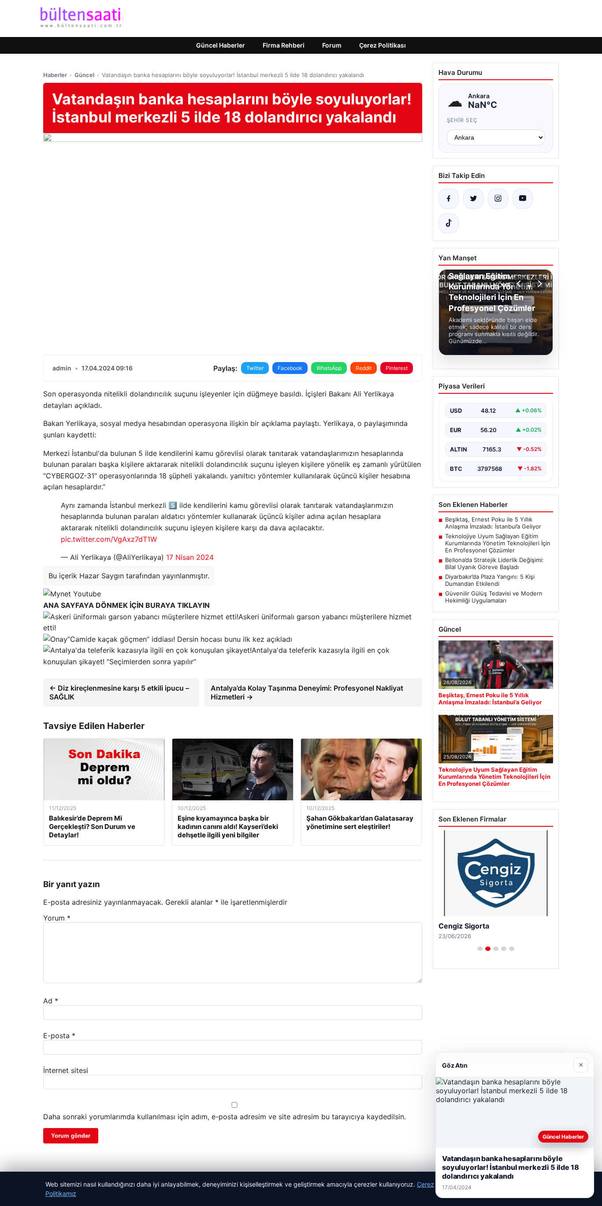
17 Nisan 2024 (190, 557)
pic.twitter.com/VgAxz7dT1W (109, 539)
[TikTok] (448, 223)
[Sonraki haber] (538, 283)
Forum (332, 45)
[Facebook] (448, 199)
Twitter (255, 368)
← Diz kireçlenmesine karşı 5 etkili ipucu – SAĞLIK (119, 692)
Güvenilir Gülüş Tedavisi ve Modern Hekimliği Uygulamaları (494, 597)
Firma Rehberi (284, 45)
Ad (50, 1000)
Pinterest (397, 368)
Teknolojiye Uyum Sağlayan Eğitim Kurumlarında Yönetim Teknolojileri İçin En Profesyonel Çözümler (497, 543)
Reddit (364, 368)
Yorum (57, 918)
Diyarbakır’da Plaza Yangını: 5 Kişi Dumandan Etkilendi (490, 580)
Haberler (55, 74)
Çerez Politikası (382, 45)
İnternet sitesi (65, 1070)
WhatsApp (329, 368)
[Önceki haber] (520, 283)
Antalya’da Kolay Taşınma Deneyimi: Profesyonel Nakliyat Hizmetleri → (307, 692)
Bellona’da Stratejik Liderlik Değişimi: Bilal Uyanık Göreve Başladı (494, 563)
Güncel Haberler (220, 45)
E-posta (59, 1035)
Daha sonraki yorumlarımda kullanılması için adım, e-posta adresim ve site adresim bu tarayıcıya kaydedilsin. (224, 1116)
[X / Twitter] (473, 199)
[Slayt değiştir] (480, 949)
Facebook (290, 368)
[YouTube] (523, 199)
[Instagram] (498, 199)
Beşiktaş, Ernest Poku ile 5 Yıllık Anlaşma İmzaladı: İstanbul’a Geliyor (493, 523)
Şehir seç (462, 120)
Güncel (84, 74)
